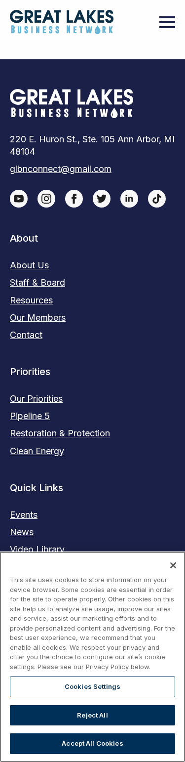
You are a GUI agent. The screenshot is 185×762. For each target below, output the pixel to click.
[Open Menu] (167, 22)
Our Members (38, 317)
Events (23, 514)
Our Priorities (36, 398)
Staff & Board (37, 282)
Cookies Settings (92, 686)
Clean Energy (37, 451)
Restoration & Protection (60, 433)
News (22, 532)
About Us (29, 265)
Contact (26, 335)
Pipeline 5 (30, 416)
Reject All (92, 715)
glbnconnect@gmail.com (60, 169)
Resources (31, 300)
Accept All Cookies (92, 743)
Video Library (37, 549)
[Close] (173, 565)
